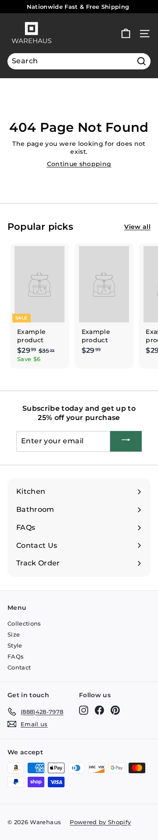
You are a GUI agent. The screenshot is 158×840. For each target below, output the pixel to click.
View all (137, 227)
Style (14, 645)
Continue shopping (79, 164)
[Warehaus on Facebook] (99, 710)
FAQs (15, 656)
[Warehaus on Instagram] (83, 710)
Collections (24, 623)
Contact (19, 667)
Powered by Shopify (100, 822)
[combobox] (79, 61)
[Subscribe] (126, 441)
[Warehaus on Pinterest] (115, 710)
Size (13, 634)
